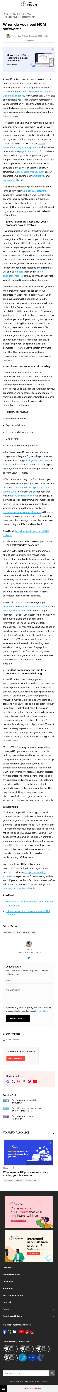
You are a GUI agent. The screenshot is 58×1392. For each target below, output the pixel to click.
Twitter (13, 1081)
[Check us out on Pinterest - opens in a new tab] (27, 1332)
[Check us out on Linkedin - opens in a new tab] (15, 1332)
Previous (49, 1133)
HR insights (8, 1180)
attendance (9, 606)
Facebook (8, 1081)
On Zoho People (24, 14)
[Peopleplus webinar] (29, 1212)
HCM (18, 932)
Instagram (19, 1081)
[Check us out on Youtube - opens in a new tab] (21, 1332)
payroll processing (28, 151)
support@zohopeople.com (19, 1325)
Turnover (7, 464)
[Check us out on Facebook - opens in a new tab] (5, 1332)
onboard (18, 271)
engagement (10, 180)
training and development (23, 495)
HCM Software (8, 932)
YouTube (35, 1081)
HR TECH (26, 932)
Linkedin (24, 1081)
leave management (30, 606)
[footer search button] (52, 1373)
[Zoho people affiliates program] (29, 1246)
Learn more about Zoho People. (19, 888)
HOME (5, 14)
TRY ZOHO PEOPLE (16, 1059)
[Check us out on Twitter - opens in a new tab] (10, 1331)
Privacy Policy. (41, 1011)
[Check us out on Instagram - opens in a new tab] (32, 1332)
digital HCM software (35, 190)
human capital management (29, 172)
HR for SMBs (19, 1180)
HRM (33, 932)
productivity (38, 176)
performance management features (22, 512)
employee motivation (35, 460)
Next (53, 1133)
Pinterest (29, 1081)
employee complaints (14, 610)
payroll (47, 606)
